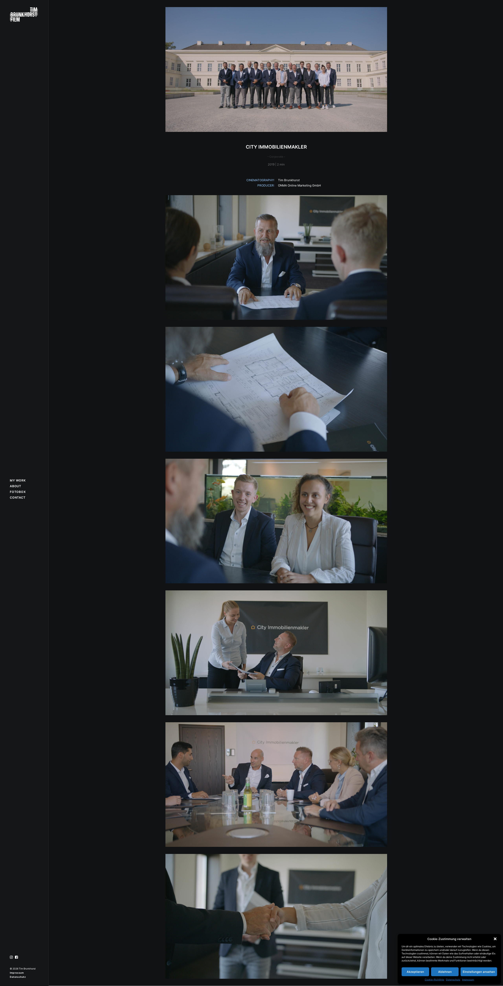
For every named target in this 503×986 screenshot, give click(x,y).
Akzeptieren (415, 972)
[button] (495, 939)
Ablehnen (445, 972)
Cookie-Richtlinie (434, 979)
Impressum (468, 979)
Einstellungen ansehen (479, 972)
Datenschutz (453, 979)
